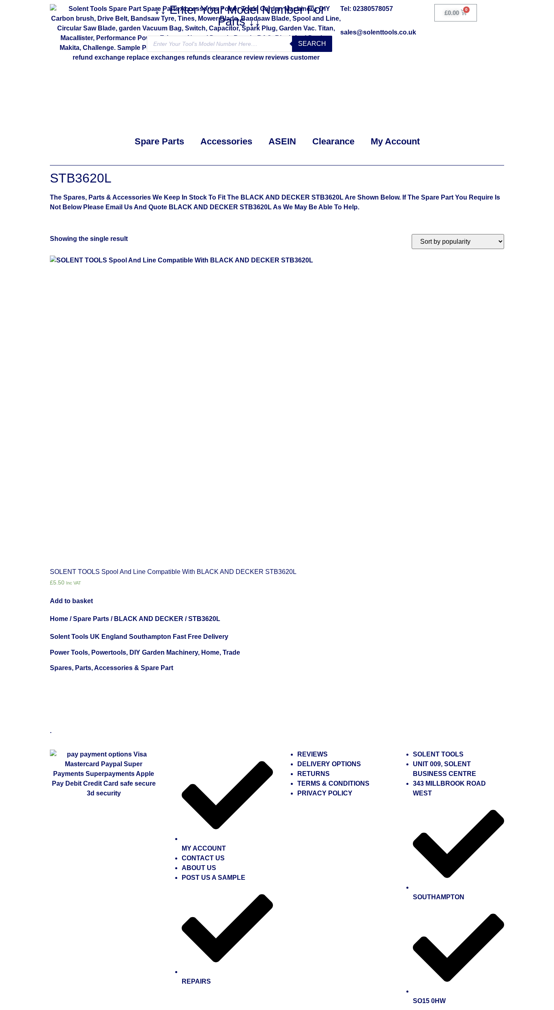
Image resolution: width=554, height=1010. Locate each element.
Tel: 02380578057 (366, 8)
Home (59, 618)
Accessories (226, 141)
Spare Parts (159, 141)
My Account (395, 141)
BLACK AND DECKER (148, 618)
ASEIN (282, 141)
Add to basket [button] (71, 600)
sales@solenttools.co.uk (378, 32)
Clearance (333, 141)
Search (312, 43)
